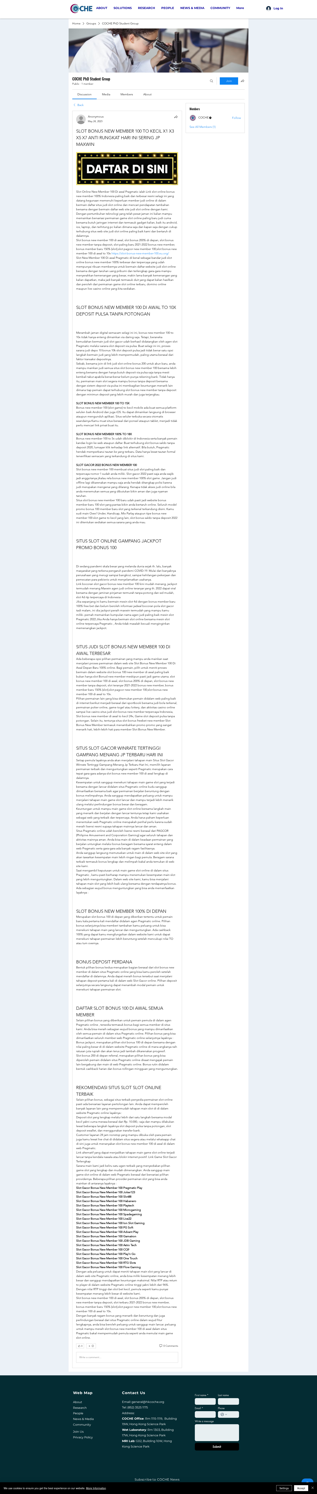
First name (201, 1349)
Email (199, 1363)
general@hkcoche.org (148, 1356)
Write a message (204, 1376)
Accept (301, 1488)
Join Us (78, 1386)
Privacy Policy (83, 1392)
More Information (96, 1488)
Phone (221, 1363)
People (78, 1368)
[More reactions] (91, 1313)
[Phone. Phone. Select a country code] (223, 1369)
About (77, 1357)
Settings (284, 1488)
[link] (84, 94)
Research (80, 1362)
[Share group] (242, 81)
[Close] (312, 1488)
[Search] (211, 81)
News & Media (83, 1374)
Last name (223, 1349)
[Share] (176, 117)
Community (82, 1379)
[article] (127, 717)
